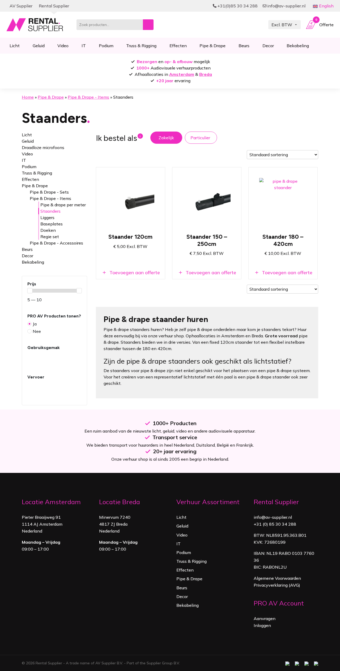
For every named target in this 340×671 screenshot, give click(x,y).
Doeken (48, 230)
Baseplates (51, 223)
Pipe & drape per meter (63, 204)
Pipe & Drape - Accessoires (56, 243)
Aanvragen (264, 618)
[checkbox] (54, 331)
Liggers (47, 217)
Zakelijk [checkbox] (166, 137)
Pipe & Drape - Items (88, 97)
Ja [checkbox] (35, 323)
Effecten (178, 45)
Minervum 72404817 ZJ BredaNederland (114, 524)
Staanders (50, 211)
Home (28, 97)
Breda (205, 74)
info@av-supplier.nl (273, 517)
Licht (15, 45)
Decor (268, 45)
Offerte (324, 23)
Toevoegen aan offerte (134, 272)
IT (84, 45)
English (326, 5)
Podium (106, 45)
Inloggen (262, 625)
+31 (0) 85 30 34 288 (275, 524)
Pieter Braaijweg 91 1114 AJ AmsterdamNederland (42, 524)
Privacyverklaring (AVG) (277, 585)
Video (63, 45)
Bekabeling (298, 45)
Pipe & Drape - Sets (49, 192)
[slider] (29, 290)
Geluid (39, 45)
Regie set (49, 236)
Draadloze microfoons (43, 147)
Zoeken (148, 24)
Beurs (244, 45)
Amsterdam (181, 74)
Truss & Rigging (141, 45)
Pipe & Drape (212, 45)
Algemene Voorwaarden (277, 578)
